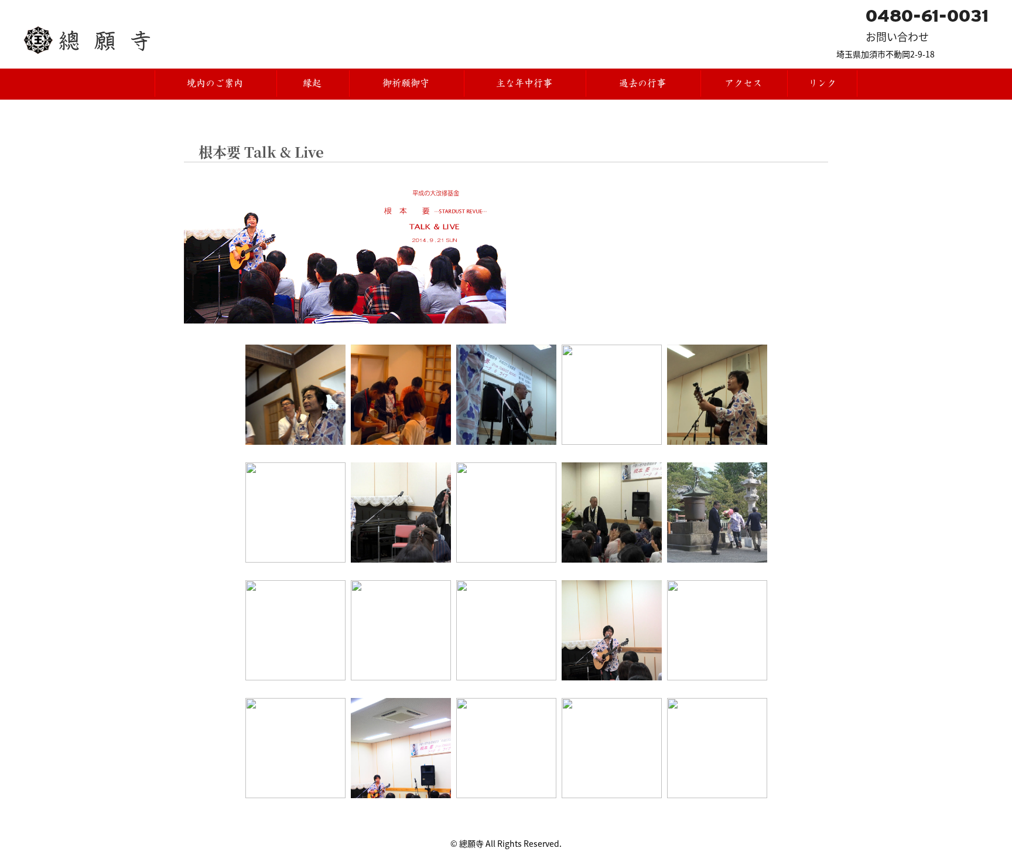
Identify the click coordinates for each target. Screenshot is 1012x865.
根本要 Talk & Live (261, 151)
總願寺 (112, 40)
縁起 (312, 83)
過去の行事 (642, 83)
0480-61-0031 (927, 16)
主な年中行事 (524, 83)
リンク (822, 83)
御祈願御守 (405, 83)
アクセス (743, 83)
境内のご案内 (215, 83)
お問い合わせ (897, 36)
